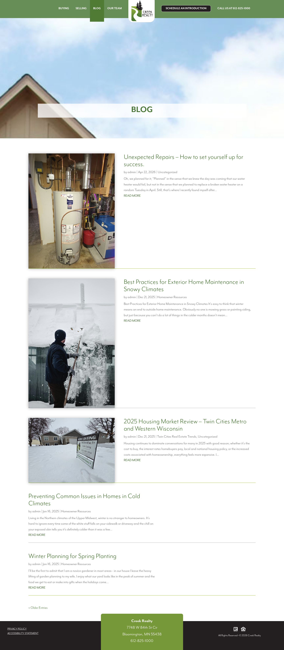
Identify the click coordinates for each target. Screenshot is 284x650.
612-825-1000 (141, 641)
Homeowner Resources (172, 297)
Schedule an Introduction (186, 8)
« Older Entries (38, 608)
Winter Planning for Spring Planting (72, 556)
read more (132, 196)
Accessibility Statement (22, 633)
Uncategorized (167, 172)
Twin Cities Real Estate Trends (176, 437)
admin (132, 172)
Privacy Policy (17, 628)
